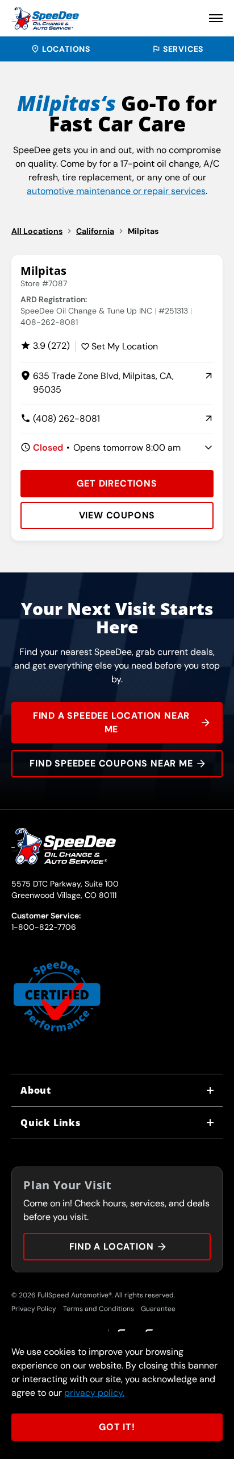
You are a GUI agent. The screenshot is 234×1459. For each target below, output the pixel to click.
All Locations (36, 231)
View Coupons (117, 515)
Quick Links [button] (50, 1122)
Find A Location (111, 1246)
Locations (66, 49)
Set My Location (124, 346)
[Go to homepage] (45, 18)
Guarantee (158, 1308)
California (95, 231)
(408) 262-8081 (60, 419)
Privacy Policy (33, 1308)
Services (183, 49)
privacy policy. (94, 1393)
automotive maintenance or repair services (116, 191)
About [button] (35, 1090)
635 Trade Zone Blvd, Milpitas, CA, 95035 (97, 383)
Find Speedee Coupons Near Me (111, 763)
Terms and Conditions (98, 1308)
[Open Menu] (216, 18)
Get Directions (117, 483)
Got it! (117, 1427)
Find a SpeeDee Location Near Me (111, 722)
